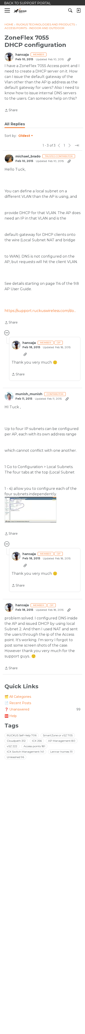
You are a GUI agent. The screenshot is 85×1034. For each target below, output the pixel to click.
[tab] (15, 124)
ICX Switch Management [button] (25, 751)
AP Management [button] (61, 740)
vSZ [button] (12, 746)
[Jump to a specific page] (76, 145)
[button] (31, 510)
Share (11, 110)
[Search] (70, 10)
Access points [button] (34, 746)
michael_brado (28, 156)
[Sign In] (78, 10)
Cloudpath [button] (16, 740)
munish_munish (28, 394)
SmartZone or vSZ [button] (58, 735)
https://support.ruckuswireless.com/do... (40, 311)
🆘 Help (11, 716)
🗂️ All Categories (18, 697)
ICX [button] (37, 740)
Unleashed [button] (15, 757)
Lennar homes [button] (61, 751)
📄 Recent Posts (18, 703)
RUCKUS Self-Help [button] (21, 735)
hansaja (22, 55)
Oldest (24, 136)
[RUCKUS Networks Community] (20, 10)
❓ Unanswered (42, 709)
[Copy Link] (69, 59)
